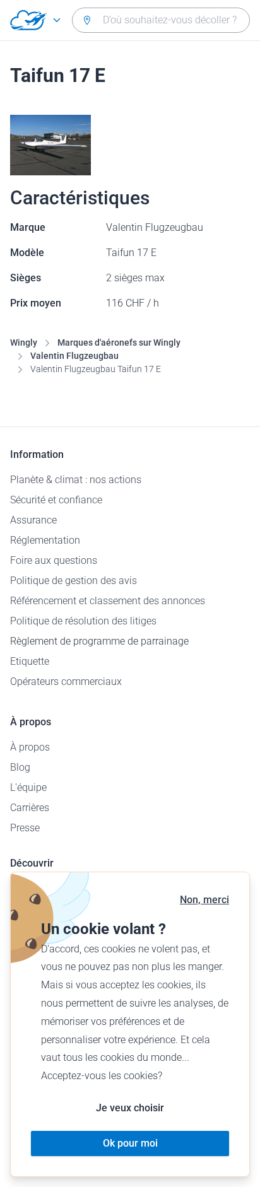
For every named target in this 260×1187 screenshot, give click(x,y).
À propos (30, 747)
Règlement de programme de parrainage (99, 641)
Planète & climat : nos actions (75, 480)
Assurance (33, 520)
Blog (20, 767)
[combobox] (161, 20)
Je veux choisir (130, 1108)
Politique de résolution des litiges (83, 621)
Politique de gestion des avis (73, 581)
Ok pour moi (130, 1143)
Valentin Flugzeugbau (74, 356)
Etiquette (29, 661)
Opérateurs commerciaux (66, 681)
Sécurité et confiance (56, 500)
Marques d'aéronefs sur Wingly (118, 342)
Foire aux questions (53, 560)
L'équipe (28, 787)
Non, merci (204, 900)
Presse (25, 828)
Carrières (29, 808)
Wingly (23, 342)
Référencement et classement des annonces (107, 601)
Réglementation (45, 540)
